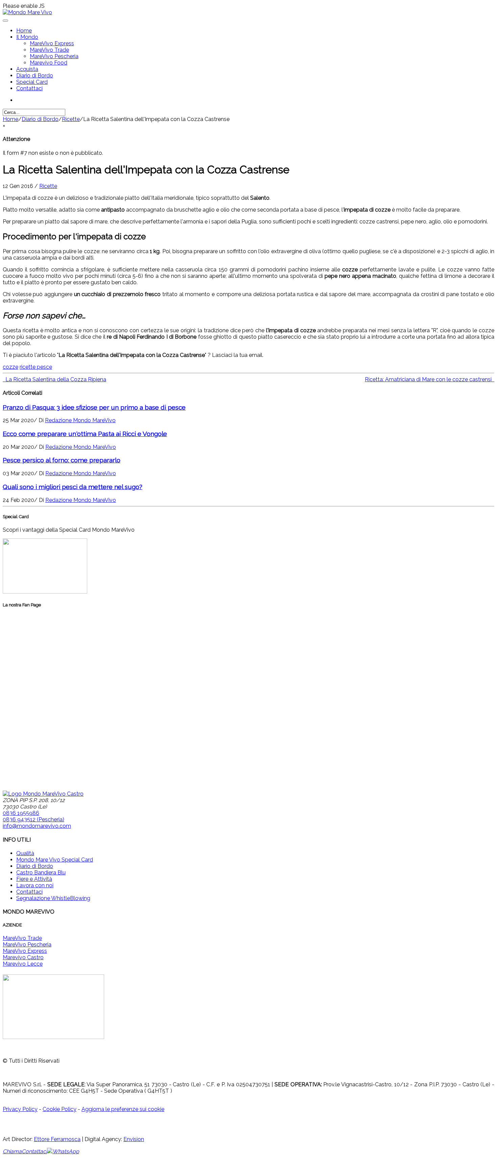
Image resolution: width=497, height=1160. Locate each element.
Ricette (71, 119)
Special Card (32, 82)
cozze (10, 367)
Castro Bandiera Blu (41, 872)
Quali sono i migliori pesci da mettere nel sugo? (72, 486)
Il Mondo (27, 37)
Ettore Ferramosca (57, 1139)
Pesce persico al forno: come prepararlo (61, 460)
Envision (133, 1139)
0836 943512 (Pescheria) (33, 819)
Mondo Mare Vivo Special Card (54, 859)
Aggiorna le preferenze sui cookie (122, 1109)
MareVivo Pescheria (54, 56)
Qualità (25, 853)
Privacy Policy (20, 1109)
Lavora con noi (34, 885)
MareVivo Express (52, 43)
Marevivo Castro (23, 957)
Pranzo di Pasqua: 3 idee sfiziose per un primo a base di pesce (94, 407)
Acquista (27, 69)
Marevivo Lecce (23, 964)
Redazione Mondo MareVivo (80, 420)
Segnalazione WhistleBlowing (53, 898)
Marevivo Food (48, 62)
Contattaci (29, 88)
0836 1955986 (21, 813)
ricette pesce (36, 367)
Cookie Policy (59, 1109)
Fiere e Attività (34, 879)
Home (24, 30)
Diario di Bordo (34, 75)
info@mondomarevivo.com (37, 826)
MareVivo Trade (49, 50)
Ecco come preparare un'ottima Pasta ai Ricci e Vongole (85, 433)
